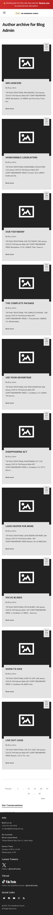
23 (35, 789)
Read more (10, 108)
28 (40, 794)
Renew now (44, 3)
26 (29, 794)
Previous (8, 789)
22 (29, 789)
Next (43, 798)
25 (47, 789)
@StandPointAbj (14, 869)
